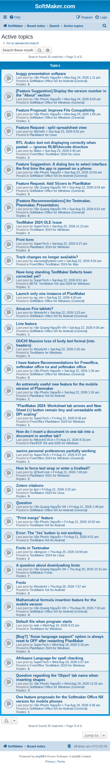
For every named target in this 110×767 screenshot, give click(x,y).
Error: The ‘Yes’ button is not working (49, 533)
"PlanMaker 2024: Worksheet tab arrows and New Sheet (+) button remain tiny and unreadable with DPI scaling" (59, 410)
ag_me (38, 297)
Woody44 (40, 312)
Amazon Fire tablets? (34, 309)
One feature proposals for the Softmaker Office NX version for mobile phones (60, 699)
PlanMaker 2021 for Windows (50, 475)
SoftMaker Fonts (41, 572)
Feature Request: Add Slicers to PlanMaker (53, 183)
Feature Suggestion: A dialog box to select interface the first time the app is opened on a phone (61, 166)
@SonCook (42, 472)
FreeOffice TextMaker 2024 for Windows (57, 665)
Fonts (21, 583)
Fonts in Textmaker (32, 548)
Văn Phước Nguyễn (47, 77)
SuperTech (41, 226)
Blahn (37, 150)
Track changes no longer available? (47, 257)
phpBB (40, 756)
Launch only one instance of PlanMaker (50, 294)
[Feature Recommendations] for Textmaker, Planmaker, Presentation (53, 203)
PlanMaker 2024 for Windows (50, 247)
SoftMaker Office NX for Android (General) (58, 81)
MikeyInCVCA (43, 439)
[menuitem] (15, 17)
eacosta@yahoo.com (48, 261)
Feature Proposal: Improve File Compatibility (55, 110)
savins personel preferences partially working (56, 451)
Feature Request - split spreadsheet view (51, 127)
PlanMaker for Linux (43, 135)
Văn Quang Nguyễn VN (50, 187)
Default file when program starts (44, 621)
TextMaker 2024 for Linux (47, 492)
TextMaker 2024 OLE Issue (39, 222)
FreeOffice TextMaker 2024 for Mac (54, 264)
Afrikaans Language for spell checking (49, 658)
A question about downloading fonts (48, 565)
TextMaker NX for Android (47, 525)
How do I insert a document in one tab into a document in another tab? (55, 433)
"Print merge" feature (34, 518)
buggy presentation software (41, 74)
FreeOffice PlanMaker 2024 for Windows (57, 421)
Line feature (26, 324)
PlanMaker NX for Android (47, 395)
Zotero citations (29, 485)
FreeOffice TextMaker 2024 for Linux (55, 154)
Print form (25, 240)
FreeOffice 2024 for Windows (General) (57, 458)
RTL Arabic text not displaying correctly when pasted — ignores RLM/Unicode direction (56, 145)
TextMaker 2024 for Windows (50, 229)
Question (24, 503)
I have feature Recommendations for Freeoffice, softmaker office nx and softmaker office (57, 365)
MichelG (39, 131)
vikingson (40, 552)
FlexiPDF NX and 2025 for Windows (54, 443)
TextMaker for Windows (46, 352)
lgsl (36, 489)
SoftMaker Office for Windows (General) (57, 102)
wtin (36, 625)
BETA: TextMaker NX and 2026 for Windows (60, 283)
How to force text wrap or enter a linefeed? (53, 468)
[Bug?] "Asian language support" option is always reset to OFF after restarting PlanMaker (60, 638)
